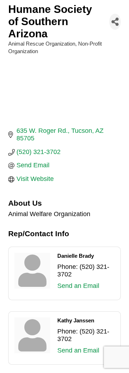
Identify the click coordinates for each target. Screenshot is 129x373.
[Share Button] (115, 22)
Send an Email (78, 285)
